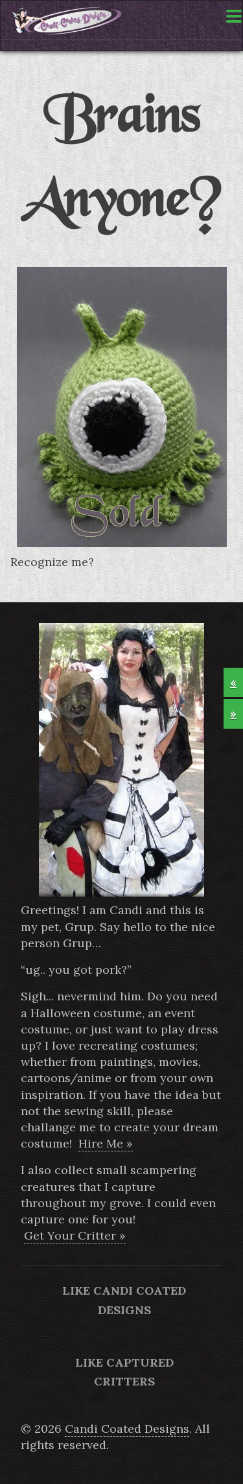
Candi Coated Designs (127, 1428)
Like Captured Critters (124, 1372)
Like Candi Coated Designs (124, 1300)
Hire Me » (105, 1143)
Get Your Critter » (75, 1235)
